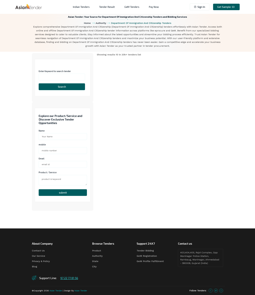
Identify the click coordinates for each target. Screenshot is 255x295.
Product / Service (48, 172)
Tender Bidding (145, 250)
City (94, 266)
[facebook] (210, 290)
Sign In (201, 6)
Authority (101, 23)
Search (62, 86)
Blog (34, 266)
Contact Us (38, 250)
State (95, 261)
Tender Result (107, 6)
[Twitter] (216, 290)
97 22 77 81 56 (69, 278)
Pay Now (154, 6)
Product (96, 250)
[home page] (28, 6)
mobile (42, 144)
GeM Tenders (131, 6)
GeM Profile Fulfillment (150, 261)
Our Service (38, 255)
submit (63, 192)
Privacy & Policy (41, 261)
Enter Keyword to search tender (55, 71)
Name (42, 130)
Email (41, 158)
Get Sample (224, 6)
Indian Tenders (81, 6)
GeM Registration (147, 255)
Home (87, 23)
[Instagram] (221, 290)
